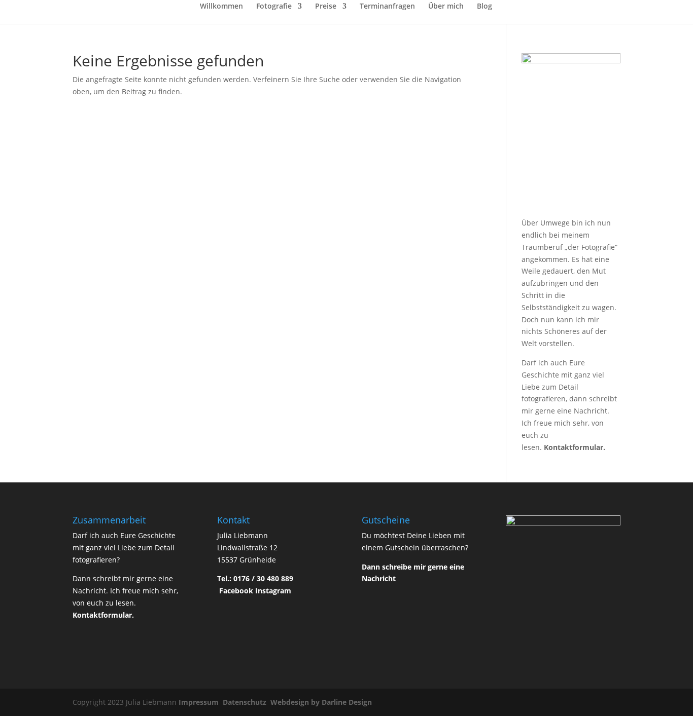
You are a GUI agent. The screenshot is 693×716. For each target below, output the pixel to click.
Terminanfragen (387, 7)
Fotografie (274, 7)
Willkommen (221, 7)
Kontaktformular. (574, 447)
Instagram (273, 590)
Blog (484, 7)
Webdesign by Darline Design (322, 702)
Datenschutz (245, 702)
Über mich (446, 7)
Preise (325, 7)
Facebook (236, 590)
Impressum (200, 702)
